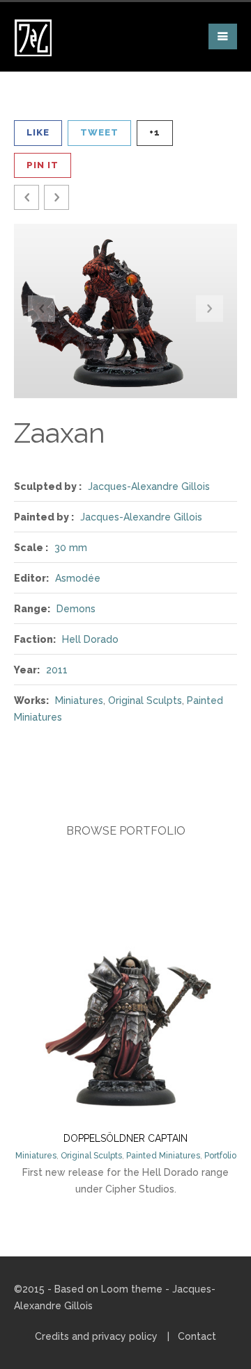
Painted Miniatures (163, 1156)
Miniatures (79, 700)
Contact (197, 1336)
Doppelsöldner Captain (125, 1138)
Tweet (99, 132)
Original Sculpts (145, 700)
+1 (154, 132)
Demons (76, 608)
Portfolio (220, 1156)
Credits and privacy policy (96, 1336)
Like (38, 132)
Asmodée (77, 578)
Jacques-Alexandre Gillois (149, 486)
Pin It (42, 165)
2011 (57, 669)
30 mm (70, 547)
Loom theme (131, 1289)
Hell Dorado (90, 639)
